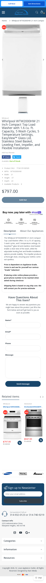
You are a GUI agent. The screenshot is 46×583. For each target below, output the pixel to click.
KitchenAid (28, 404)
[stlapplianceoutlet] (21, 12)
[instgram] (14, 533)
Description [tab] (10, 230)
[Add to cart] (20, 443)
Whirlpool (5, 118)
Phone (8, 343)
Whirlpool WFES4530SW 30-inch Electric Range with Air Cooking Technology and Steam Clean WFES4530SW (12, 407)
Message (9, 355)
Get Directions (34, 4)
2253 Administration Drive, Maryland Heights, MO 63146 (13, 524)
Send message (23, 384)
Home (4, 20)
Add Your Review (8, 152)
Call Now (11, 4)
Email (8, 332)
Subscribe (23, 501)
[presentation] (40, 397)
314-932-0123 (17, 514)
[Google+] (27, 532)
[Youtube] (20, 533)
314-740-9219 (36, 514)
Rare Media (32, 571)
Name (8, 320)
